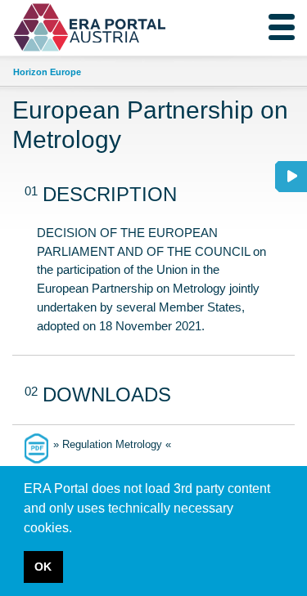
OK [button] (43, 566)
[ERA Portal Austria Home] (51, 27)
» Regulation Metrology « (112, 444)
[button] (77, 529)
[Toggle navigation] (282, 27)
